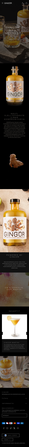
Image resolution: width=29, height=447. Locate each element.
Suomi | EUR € (12, 435)
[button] (3, 3)
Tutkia (14, 38)
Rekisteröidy (8, 408)
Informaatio (8, 403)
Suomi (7, 439)
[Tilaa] (25, 415)
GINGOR (5, 392)
